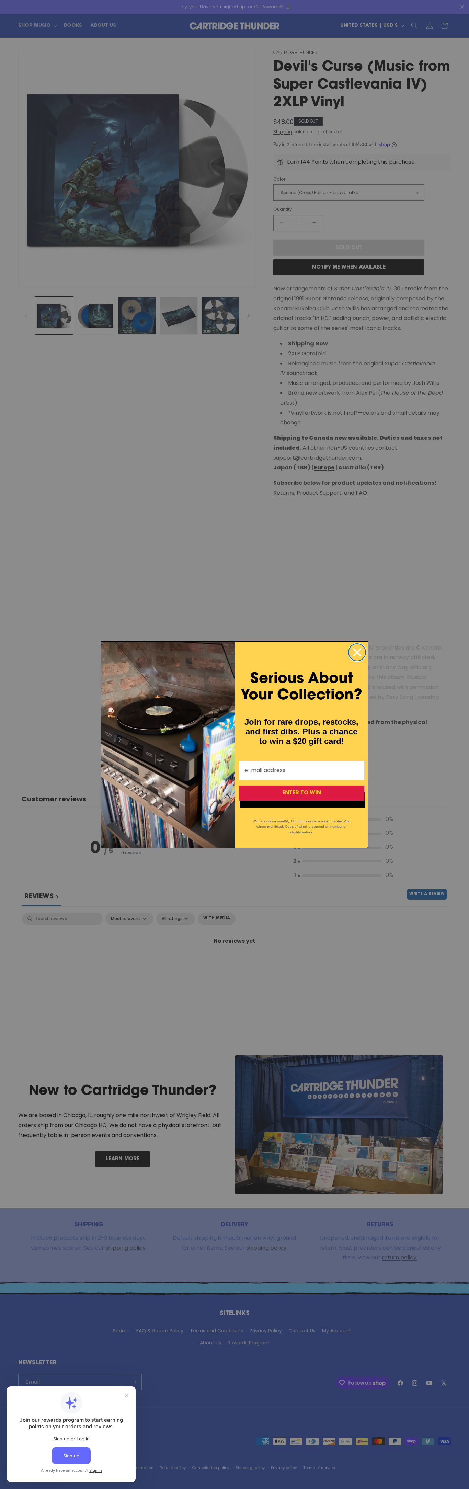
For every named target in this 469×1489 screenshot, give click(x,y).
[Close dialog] (357, 652)
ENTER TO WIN (301, 793)
